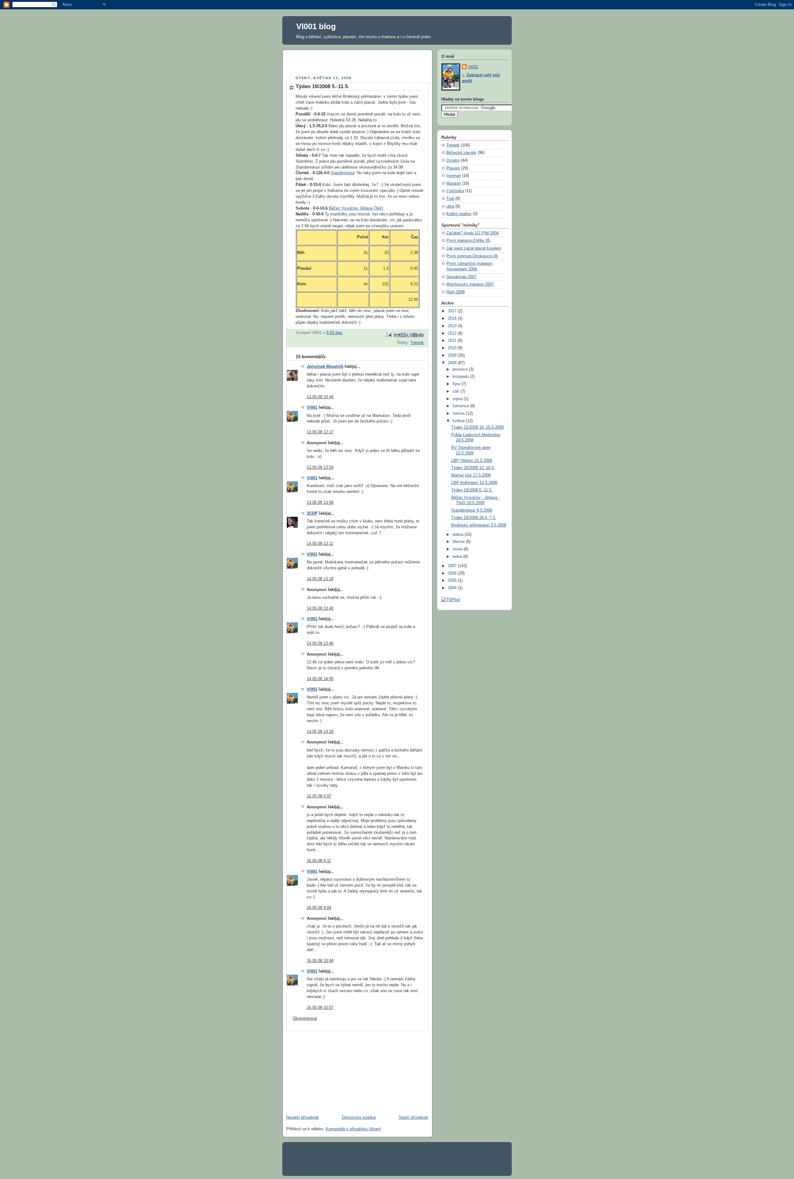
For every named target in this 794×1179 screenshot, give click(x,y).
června (459, 413)
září (457, 391)
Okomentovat (305, 1018)
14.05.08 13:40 (320, 608)
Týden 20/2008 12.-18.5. (473, 468)
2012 (453, 333)
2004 (453, 588)
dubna (459, 534)
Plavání (453, 168)
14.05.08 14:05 (320, 679)
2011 (453, 340)
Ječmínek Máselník (325, 366)
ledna (458, 556)
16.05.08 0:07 (319, 796)
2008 (453, 363)
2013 (453, 326)
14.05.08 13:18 (320, 579)
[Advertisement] (358, 63)
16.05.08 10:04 (320, 961)
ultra (450, 206)
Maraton (453, 183)
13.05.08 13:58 (320, 502)
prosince (461, 369)
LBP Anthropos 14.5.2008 (474, 483)
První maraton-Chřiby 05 (468, 240)
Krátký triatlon (458, 214)
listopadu (461, 376)
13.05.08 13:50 (320, 467)
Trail (450, 198)
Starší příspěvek (413, 1117)
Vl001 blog (316, 26)
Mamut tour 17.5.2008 (471, 475)
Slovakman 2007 (461, 277)
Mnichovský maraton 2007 (470, 284)
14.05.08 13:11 (320, 543)
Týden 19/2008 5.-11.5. (472, 490)
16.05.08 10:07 (320, 1007)
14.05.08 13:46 (320, 643)
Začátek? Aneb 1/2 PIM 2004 (472, 233)
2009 (453, 355)
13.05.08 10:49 (320, 397)
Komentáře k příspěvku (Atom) (353, 1129)
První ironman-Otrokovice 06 (472, 256)
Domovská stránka (359, 1117)
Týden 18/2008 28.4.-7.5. (473, 518)
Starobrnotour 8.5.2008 (471, 510)
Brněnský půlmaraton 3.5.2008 (478, 525)
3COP (312, 513)
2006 (453, 573)
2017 (453, 311)
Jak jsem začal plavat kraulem (473, 248)
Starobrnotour (343, 173)
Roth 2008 (455, 292)
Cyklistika (455, 191)
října (457, 384)
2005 (453, 580)
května (459, 421)
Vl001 (312, 407)
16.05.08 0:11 (319, 861)
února (458, 549)
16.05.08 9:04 (319, 908)
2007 (453, 566)
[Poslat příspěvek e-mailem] (388, 334)
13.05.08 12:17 (320, 432)
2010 (453, 348)
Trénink (417, 343)
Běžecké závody (461, 153)
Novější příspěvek (302, 1117)
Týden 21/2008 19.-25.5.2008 (477, 427)
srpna (458, 399)
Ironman (453, 176)
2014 (453, 318)
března (459, 542)
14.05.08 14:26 (320, 732)
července (461, 406)
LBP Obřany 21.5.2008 (471, 460)
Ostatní (453, 160)
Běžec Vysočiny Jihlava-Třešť (356, 208)
